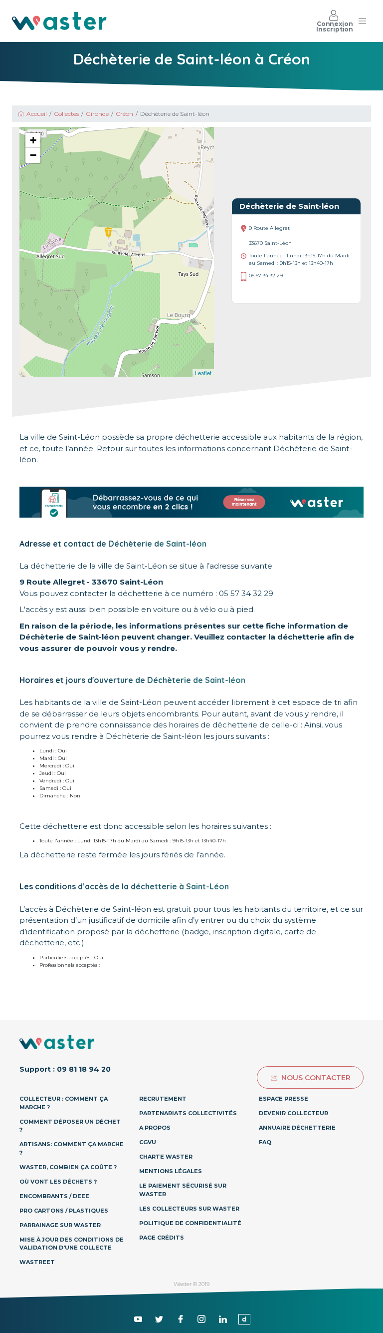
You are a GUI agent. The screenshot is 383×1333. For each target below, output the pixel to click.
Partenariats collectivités (188, 1113)
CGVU (147, 1142)
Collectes (66, 113)
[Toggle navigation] (362, 20)
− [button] (33, 155)
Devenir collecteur (293, 1113)
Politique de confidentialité (190, 1223)
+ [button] (33, 140)
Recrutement (163, 1098)
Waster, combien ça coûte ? (68, 1167)
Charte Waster (165, 1156)
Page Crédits (161, 1237)
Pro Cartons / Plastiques (63, 1210)
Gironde (97, 113)
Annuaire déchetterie (297, 1127)
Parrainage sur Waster (60, 1225)
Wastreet (37, 1262)
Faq (265, 1142)
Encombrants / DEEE (54, 1196)
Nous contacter (316, 1077)
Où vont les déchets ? (58, 1181)
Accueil (36, 113)
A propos (155, 1127)
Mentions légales (170, 1171)
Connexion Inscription (334, 26)
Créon (124, 113)
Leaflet (203, 373)
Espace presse (283, 1098)
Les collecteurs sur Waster (189, 1208)
